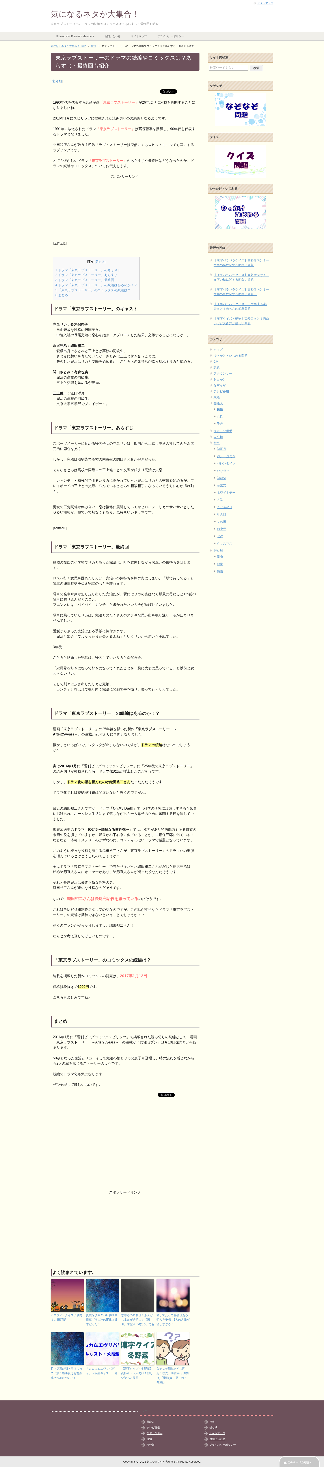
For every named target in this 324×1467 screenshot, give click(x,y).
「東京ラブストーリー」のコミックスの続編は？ (93, 290)
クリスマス (224, 543)
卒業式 (221, 485)
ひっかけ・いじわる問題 (231, 355)
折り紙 (218, 550)
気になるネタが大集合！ (95, 14)
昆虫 (220, 556)
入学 (220, 500)
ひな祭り (223, 470)
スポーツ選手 (223, 431)
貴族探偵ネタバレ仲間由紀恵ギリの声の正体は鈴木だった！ (101, 1320)
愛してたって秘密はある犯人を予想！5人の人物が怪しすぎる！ (173, 1320)
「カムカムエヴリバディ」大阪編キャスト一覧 (101, 1371)
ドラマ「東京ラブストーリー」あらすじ (86, 275)
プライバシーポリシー (170, 36)
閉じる (100, 261)
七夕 (220, 536)
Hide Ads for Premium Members (75, 36)
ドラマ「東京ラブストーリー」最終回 (84, 280)
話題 (217, 367)
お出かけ (220, 379)
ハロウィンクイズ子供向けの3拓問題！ (66, 1317)
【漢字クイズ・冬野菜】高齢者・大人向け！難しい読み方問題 (137, 1373)
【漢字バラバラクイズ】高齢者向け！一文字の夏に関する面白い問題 (241, 292)
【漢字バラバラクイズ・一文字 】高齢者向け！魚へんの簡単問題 (240, 306)
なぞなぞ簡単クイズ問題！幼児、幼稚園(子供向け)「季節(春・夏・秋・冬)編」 (172, 1375)
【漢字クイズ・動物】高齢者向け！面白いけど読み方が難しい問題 (241, 321)
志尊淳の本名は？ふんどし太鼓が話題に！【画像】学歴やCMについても (137, 1320)
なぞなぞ (220, 385)
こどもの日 (224, 507)
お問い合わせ (112, 36)
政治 (217, 397)
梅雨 (220, 571)
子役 (220, 424)
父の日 (221, 521)
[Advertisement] (125, 210)
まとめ (61, 295)
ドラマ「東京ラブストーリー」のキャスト (88, 270)
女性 (220, 416)
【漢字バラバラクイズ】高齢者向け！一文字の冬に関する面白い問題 (241, 263)
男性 (220, 409)
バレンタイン (226, 463)
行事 (217, 443)
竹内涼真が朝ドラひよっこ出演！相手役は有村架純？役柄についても (66, 1373)
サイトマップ (139, 36)
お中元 (221, 529)
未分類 (57, 81)
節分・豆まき (226, 456)
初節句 (221, 478)
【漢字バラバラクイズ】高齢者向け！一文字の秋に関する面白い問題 (241, 277)
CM (216, 361)
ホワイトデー (226, 492)
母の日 (221, 514)
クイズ (218, 349)
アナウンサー (223, 373)
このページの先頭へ (299, 1462)
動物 (220, 564)
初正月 (221, 449)
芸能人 (218, 403)
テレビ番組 (221, 391)
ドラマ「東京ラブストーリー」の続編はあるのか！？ (96, 285)
